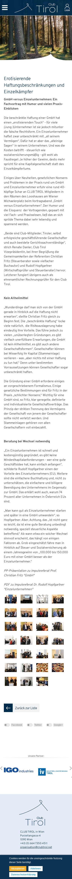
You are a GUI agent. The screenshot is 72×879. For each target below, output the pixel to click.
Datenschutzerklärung (23, 874)
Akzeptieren (17, 868)
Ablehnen (35, 868)
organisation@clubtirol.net (36, 847)
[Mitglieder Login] (67, 12)
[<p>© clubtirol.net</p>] (12, 606)
